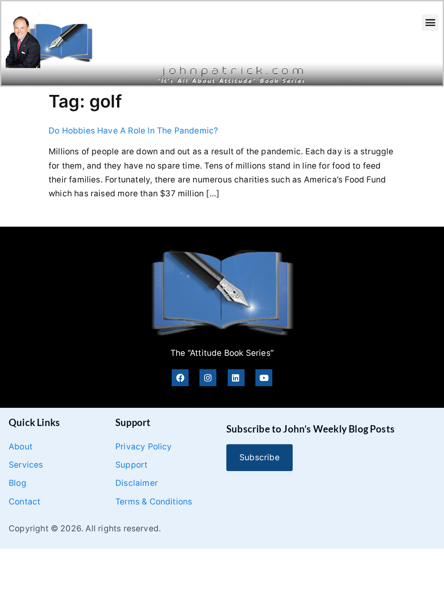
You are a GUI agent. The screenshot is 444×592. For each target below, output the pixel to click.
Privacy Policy (143, 447)
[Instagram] (207, 377)
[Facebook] (180, 377)
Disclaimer (136, 483)
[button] (430, 22)
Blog (17, 483)
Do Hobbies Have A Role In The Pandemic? (133, 131)
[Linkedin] (236, 377)
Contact (24, 502)
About (21, 447)
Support (131, 465)
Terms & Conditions (153, 502)
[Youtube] (263, 377)
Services (26, 465)
